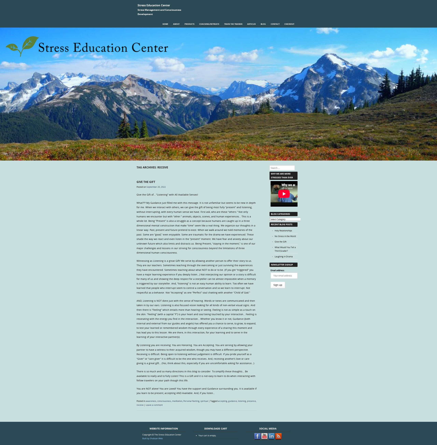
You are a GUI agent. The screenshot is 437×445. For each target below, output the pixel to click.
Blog (263, 24)
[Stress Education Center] (218, 159)
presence (251, 401)
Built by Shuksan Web (152, 438)
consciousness (164, 401)
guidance (232, 401)
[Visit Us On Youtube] (264, 438)
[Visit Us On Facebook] (257, 438)
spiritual (204, 401)
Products (189, 24)
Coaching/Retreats (209, 24)
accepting (222, 401)
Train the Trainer (233, 24)
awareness (151, 401)
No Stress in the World (285, 236)
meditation (177, 401)
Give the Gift (146, 182)
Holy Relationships (283, 230)
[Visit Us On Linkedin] (271, 438)
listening (242, 401)
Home (165, 24)
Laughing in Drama (284, 256)
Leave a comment (154, 405)
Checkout (289, 24)
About (176, 24)
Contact (275, 24)
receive (140, 405)
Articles (251, 24)
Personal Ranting (191, 401)
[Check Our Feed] (278, 438)
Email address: (278, 270)
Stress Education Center (154, 5)
